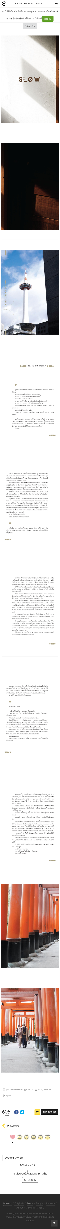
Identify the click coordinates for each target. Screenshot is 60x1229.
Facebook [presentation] (27, 1165)
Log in (31, 1180)
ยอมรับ (47, 18)
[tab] (14, 1157)
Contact (30, 1207)
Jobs (40, 1207)
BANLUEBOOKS (44, 1090)
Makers (11, 3)
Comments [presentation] (14, 1158)
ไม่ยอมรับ (30, 26)
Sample (39, 1203)
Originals (19, 1203)
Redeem (50, 1203)
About (19, 1207)
